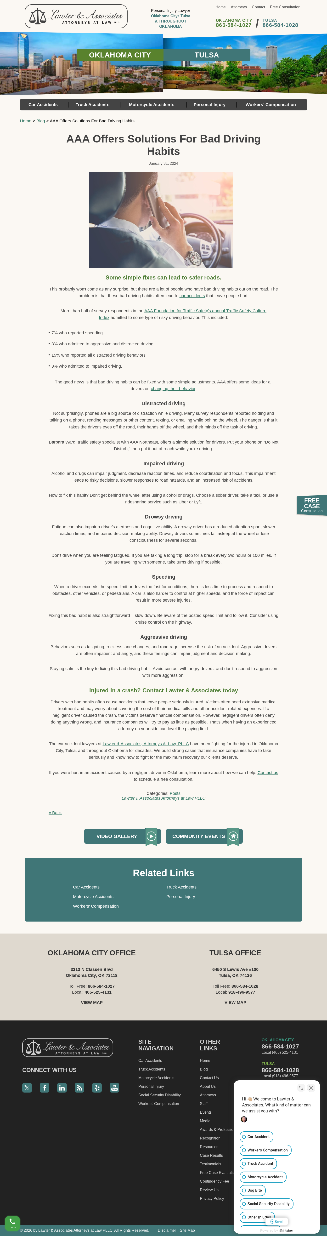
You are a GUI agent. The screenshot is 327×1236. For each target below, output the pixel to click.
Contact (258, 7)
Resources (209, 1147)
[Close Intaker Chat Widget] (311, 1088)
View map (92, 1002)
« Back (55, 812)
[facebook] (44, 1088)
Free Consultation (285, 7)
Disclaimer (167, 1230)
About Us (208, 1086)
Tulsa (207, 55)
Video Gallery (116, 836)
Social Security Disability (159, 1095)
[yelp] (97, 1088)
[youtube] (114, 1088)
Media (205, 1121)
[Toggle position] (301, 1088)
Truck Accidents (92, 104)
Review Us (209, 1190)
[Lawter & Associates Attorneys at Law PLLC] (76, 16)
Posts (175, 793)
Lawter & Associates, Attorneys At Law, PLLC (146, 743)
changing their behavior (173, 388)
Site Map (187, 1230)
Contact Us (209, 1078)
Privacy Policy (212, 1198)
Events (206, 1112)
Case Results (211, 1155)
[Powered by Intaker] (286, 1230)
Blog (40, 121)
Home (220, 7)
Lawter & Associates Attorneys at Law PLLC (163, 798)
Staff (204, 1104)
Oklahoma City (120, 55)
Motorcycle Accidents (151, 104)
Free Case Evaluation (218, 1173)
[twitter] (27, 1088)
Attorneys (239, 7)
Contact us (268, 772)
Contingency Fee (214, 1181)
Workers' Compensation (271, 104)
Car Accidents (43, 104)
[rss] (79, 1088)
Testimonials (210, 1164)
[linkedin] (62, 1088)
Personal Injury (210, 104)
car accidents (192, 295)
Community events (198, 836)
